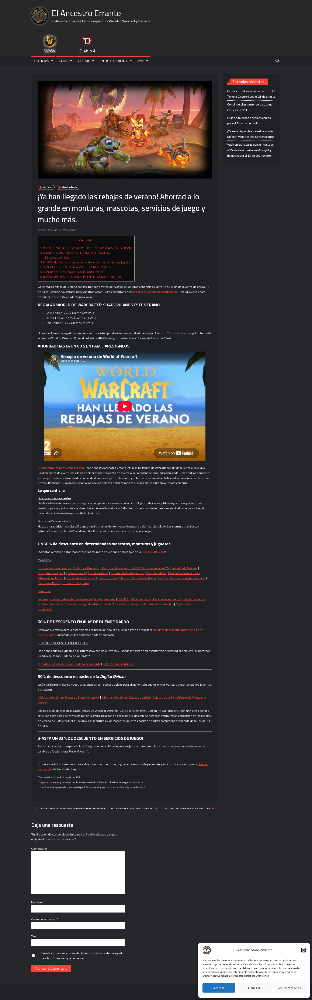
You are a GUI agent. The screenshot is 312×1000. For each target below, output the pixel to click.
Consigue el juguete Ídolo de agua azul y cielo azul (249, 107)
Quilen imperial (76, 573)
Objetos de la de (68, 697)
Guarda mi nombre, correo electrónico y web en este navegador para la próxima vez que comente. (83, 955)
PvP (141, 61)
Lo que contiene (56, 257)
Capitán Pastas (186, 604)
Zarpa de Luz (120, 604)
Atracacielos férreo (50, 578)
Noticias (41, 61)
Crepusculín (139, 604)
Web (34, 936)
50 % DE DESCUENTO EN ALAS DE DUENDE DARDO (75, 267)
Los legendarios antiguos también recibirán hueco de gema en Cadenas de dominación (98, 808)
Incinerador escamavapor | (55, 568)
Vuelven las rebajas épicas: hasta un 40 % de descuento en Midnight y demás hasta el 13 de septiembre (250, 150)
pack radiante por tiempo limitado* (63, 468)
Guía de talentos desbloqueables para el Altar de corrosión (249, 120)
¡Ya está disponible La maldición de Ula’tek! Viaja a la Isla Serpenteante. (250, 133)
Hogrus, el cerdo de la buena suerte (181, 578)
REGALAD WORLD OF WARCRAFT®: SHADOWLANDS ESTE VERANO (86, 248)
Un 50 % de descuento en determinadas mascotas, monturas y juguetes (86, 262)
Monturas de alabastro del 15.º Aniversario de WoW (135, 568)
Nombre (37, 902)
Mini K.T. (123, 599)
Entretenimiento (114, 61)
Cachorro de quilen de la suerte (71, 599)
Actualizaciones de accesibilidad (187, 808)
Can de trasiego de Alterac (84, 604)
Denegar (254, 988)
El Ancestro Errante (86, 13)
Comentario (40, 848)
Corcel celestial (98, 573)
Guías (63, 61)
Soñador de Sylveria (184, 568)
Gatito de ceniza (194, 599)
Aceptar (219, 988)
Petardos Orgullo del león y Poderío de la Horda (69, 664)
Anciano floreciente (51, 604)
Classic (84, 61)
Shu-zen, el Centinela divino (137, 578)
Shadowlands (69, 187)
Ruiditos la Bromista (86, 568)
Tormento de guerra (75, 583)
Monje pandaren (104, 599)
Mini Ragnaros (140, 599)
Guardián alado (156, 573)
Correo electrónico (44, 919)
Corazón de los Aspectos (127, 573)
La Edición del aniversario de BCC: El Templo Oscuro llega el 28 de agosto (251, 93)
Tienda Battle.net (153, 552)
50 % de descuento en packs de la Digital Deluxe (71, 272)
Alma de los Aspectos (166, 599)
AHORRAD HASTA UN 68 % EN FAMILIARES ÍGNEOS (75, 253)
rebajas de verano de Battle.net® (155, 292)
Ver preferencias (289, 988)
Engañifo (155, 604)
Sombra (168, 604)
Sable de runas (107, 578)
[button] (303, 950)
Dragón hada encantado (184, 573)
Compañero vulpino (50, 573)
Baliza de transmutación (118, 664)
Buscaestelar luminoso (81, 578)
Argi (107, 604)
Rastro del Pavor (49, 583)
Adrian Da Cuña (47, 230)
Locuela (43, 599)
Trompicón (45, 609)
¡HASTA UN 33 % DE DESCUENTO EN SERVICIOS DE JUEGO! (80, 276)
